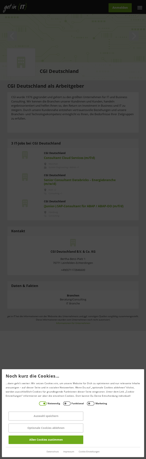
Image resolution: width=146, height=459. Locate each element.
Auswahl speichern (46, 416)
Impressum (68, 451)
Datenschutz (53, 451)
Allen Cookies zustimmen (46, 439)
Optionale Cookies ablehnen (45, 428)
